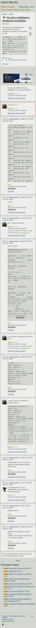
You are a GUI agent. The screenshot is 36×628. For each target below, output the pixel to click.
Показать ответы (14, 452)
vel (9, 495)
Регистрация (24, 7)
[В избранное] (30, 28)
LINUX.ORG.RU (9, 2)
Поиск (28, 10)
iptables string (13, 571)
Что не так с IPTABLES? (16, 591)
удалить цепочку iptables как (18, 583)
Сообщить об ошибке (8, 619)
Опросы (16, 10)
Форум (9, 10)
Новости (4, 7)
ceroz (9, 58)
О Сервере (5, 616)
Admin (11, 14)
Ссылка (5, 64)
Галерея (11, 7)
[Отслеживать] (30, 33)
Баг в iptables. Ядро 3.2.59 (17, 568)
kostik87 (10, 93)
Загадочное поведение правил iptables (21, 604)
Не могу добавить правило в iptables (16, 19)
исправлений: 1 (25, 348)
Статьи (3, 10)
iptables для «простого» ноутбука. (19, 574)
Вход (32, 7)
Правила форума (14, 616)
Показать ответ (13, 98)
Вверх (31, 616)
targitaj (10, 108)
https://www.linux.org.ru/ (8, 621)
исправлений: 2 (25, 233)
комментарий (13, 119)
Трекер (22, 10)
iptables (7, 24)
